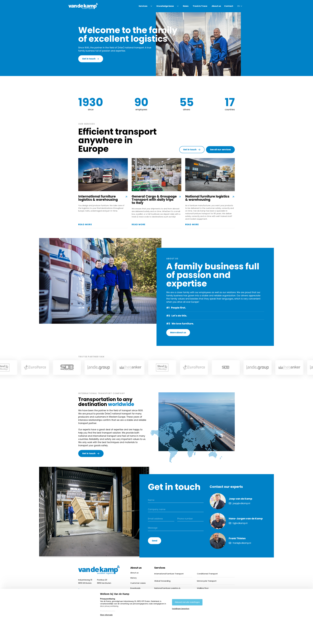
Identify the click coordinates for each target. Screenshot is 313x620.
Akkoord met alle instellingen (187, 602)
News (185, 6)
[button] (146, 6)
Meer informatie (106, 615)
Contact (228, 6)
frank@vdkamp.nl (242, 543)
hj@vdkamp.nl (240, 523)
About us (216, 6)
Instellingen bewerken (180, 609)
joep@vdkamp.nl (241, 503)
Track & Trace (200, 6)
